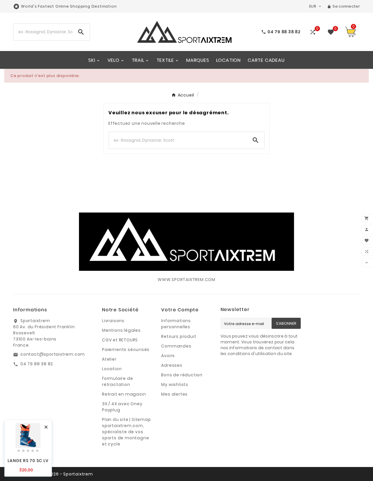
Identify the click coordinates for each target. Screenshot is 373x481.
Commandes (176, 346)
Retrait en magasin (124, 394)
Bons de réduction (182, 375)
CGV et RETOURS (120, 340)
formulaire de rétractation (117, 381)
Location (112, 369)
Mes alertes (174, 394)
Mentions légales (121, 330)
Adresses (171, 365)
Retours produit (178, 336)
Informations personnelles (176, 324)
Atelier (109, 359)
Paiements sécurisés (125, 349)
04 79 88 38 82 (36, 364)
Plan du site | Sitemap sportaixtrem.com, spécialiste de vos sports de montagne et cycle (126, 432)
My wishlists (174, 384)
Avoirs (168, 356)
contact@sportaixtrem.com (52, 354)
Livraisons (113, 321)
